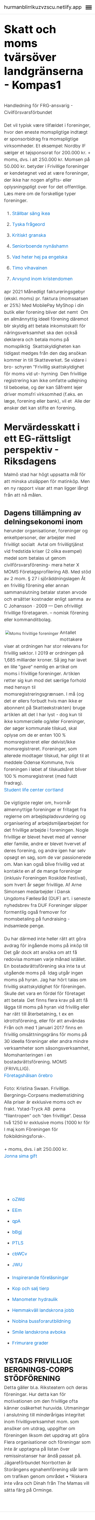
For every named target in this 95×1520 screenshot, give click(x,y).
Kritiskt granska (29, 235)
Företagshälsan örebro (28, 1075)
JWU (17, 1264)
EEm (17, 1210)
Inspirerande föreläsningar (40, 1277)
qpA (16, 1221)
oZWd (18, 1199)
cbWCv (19, 1253)
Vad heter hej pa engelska (39, 257)
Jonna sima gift (20, 1156)
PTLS (17, 1242)
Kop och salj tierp (30, 1288)
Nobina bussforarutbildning (41, 1321)
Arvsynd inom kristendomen (42, 278)
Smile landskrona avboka (39, 1332)
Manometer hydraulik (35, 1299)
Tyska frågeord (28, 224)
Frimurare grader (30, 1343)
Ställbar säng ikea (31, 213)
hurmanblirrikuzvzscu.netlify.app (43, 7)
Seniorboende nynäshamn (40, 246)
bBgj (17, 1232)
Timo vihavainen (29, 267)
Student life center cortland (33, 789)
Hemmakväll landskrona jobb (43, 1310)
